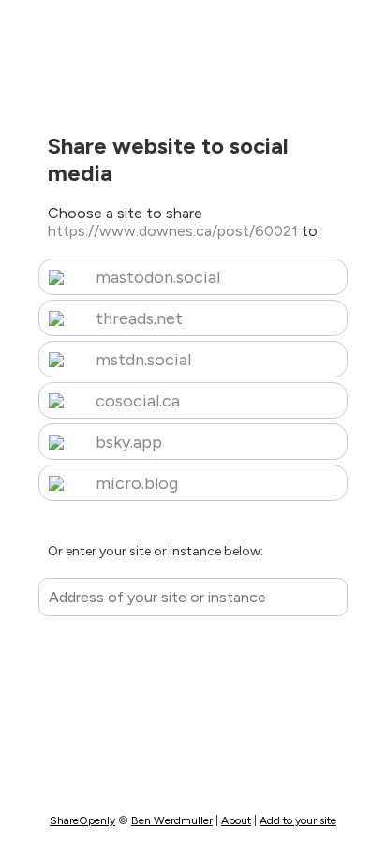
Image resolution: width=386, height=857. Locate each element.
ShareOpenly (82, 820)
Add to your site (298, 820)
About (236, 820)
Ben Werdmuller (172, 820)
